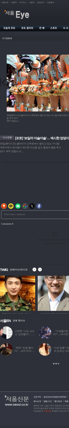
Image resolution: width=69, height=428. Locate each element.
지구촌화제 (7, 38)
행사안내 (58, 401)
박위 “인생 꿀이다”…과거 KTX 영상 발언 (24, 350)
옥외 (63, 397)
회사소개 (37, 401)
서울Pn (14, 2)
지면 (54, 397)
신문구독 (37, 397)
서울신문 (5, 2)
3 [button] (58, 363)
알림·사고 (48, 401)
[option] (17, 293)
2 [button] (56, 363)
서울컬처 (50, 2)
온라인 (58, 397)
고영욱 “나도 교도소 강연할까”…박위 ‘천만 (24, 334)
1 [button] (53, 363)
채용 (66, 401)
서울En (32, 2)
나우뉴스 (22, 2)
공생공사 (40, 2)
